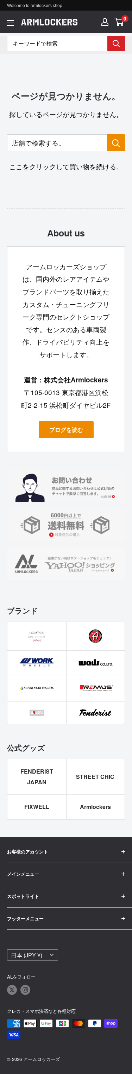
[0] (119, 22)
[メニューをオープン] (10, 23)
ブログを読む (66, 430)
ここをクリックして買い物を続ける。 (66, 166)
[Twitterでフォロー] (12, 990)
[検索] (116, 43)
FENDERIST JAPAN (36, 776)
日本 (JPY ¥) (26, 955)
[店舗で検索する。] (116, 142)
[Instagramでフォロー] (25, 990)
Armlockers (95, 807)
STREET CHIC (95, 777)
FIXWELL (36, 807)
